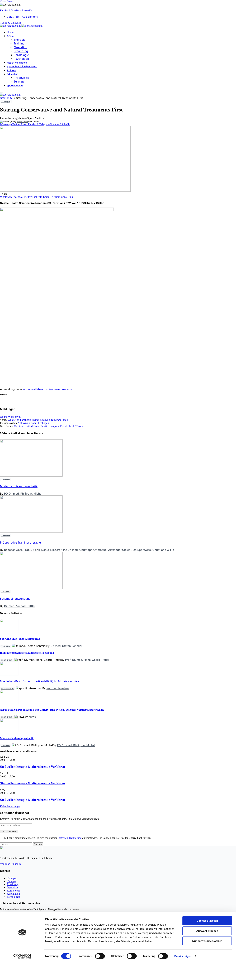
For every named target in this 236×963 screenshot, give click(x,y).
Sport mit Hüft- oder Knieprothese (20, 638)
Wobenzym (14, 416)
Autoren (11, 70)
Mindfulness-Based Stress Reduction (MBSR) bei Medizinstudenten (39, 681)
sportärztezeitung (58, 688)
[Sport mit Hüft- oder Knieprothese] (9, 631)
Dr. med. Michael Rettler (19, 606)
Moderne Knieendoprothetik (18, 486)
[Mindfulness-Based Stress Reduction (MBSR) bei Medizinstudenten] (9, 674)
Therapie (19, 40)
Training (19, 43)
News (32, 716)
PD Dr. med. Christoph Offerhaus (85, 550)
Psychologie (22, 59)
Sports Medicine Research (22, 66)
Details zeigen (182, 956)
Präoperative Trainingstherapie (20, 542)
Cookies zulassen (207, 920)
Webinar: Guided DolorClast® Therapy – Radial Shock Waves (48, 426)
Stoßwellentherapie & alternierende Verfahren (32, 766)
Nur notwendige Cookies (207, 940)
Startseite (6, 98)
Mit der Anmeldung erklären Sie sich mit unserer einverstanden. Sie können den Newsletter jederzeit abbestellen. (77, 837)
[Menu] (1, 92)
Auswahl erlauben (207, 930)
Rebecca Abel (13, 550)
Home (10, 32)
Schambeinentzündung (15, 599)
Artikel (10, 35)
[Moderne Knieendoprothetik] (9, 731)
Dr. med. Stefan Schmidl (66, 646)
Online (3, 416)
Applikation (13, 893)
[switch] (100, 956)
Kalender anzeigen (10, 806)
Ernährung (21, 51)
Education (12, 74)
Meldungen (22, 121)
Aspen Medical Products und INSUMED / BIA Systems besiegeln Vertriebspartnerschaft (52, 709)
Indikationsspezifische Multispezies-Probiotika (27, 652)
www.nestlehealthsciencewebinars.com (48, 389)
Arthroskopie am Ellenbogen (33, 423)
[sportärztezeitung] (21, 25)
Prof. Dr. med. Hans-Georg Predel (87, 659)
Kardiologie (21, 55)
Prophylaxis (21, 78)
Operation (20, 47)
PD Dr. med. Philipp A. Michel (23, 493)
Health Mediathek (17, 62)
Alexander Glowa (119, 550)
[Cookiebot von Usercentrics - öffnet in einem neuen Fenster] (22, 956)
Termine (19, 81)
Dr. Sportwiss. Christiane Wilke (153, 550)
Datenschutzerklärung (70, 837)
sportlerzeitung (15, 85)
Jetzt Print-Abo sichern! (22, 16)
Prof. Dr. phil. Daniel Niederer (42, 550)
